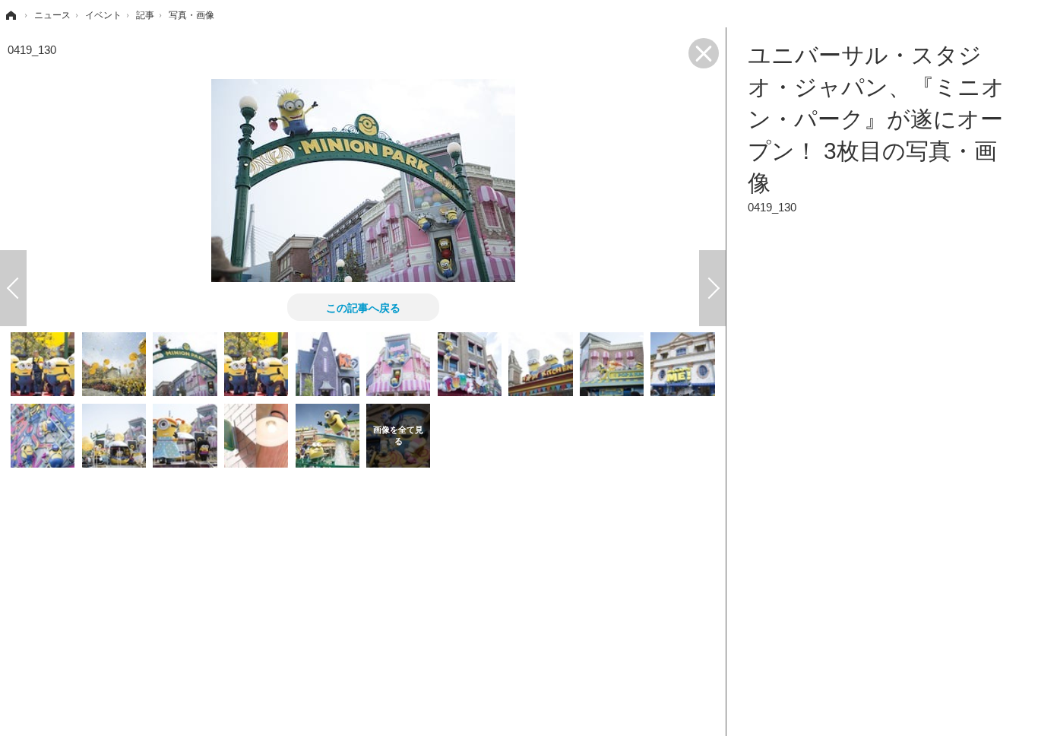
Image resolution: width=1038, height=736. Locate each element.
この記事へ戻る (363, 307)
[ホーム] (10, 15)
